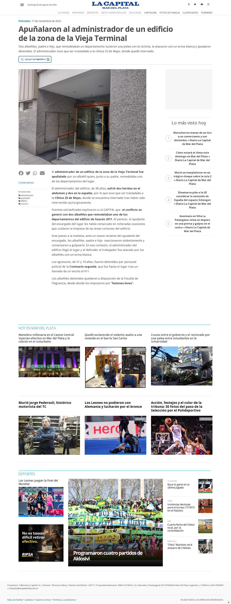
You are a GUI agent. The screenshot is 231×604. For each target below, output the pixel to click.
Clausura (77, 548)
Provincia (78, 12)
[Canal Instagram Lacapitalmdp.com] (208, 4)
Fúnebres (206, 12)
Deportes (92, 12)
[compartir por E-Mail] (43, 173)
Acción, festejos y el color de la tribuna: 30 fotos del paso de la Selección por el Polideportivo (176, 406)
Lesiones (24, 203)
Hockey (58, 490)
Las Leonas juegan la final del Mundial (38, 482)
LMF (169, 521)
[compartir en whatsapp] (36, 173)
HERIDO (23, 201)
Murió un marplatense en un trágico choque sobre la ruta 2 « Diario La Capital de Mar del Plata (190, 178)
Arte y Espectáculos (113, 12)
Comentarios (26, 182)
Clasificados (190, 12)
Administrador (26, 195)
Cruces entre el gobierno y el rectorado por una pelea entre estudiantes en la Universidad (180, 338)
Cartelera (150, 12)
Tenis (170, 501)
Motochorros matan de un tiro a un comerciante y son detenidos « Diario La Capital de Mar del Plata (190, 138)
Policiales (135, 12)
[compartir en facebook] (22, 173)
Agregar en (35, 59)
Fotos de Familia (170, 12)
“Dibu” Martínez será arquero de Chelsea (180, 546)
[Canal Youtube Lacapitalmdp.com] (202, 4)
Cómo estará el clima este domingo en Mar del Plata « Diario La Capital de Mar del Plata (189, 158)
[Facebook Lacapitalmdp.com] (189, 4)
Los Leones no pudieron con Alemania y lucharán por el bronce (113, 404)
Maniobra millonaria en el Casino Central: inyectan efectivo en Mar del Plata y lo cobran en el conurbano (46, 338)
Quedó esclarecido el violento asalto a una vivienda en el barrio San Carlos (113, 336)
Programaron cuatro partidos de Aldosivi (107, 555)
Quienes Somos (43, 599)
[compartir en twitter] (29, 173)
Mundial (140, 419)
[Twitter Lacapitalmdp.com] (195, 4)
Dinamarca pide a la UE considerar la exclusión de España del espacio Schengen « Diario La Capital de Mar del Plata (189, 200)
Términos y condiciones (64, 599)
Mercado (172, 541)
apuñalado (25, 198)
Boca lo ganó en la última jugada (178, 486)
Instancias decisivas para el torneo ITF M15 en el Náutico (181, 507)
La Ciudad (63, 12)
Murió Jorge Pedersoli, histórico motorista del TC (45, 404)
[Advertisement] (188, 88)
